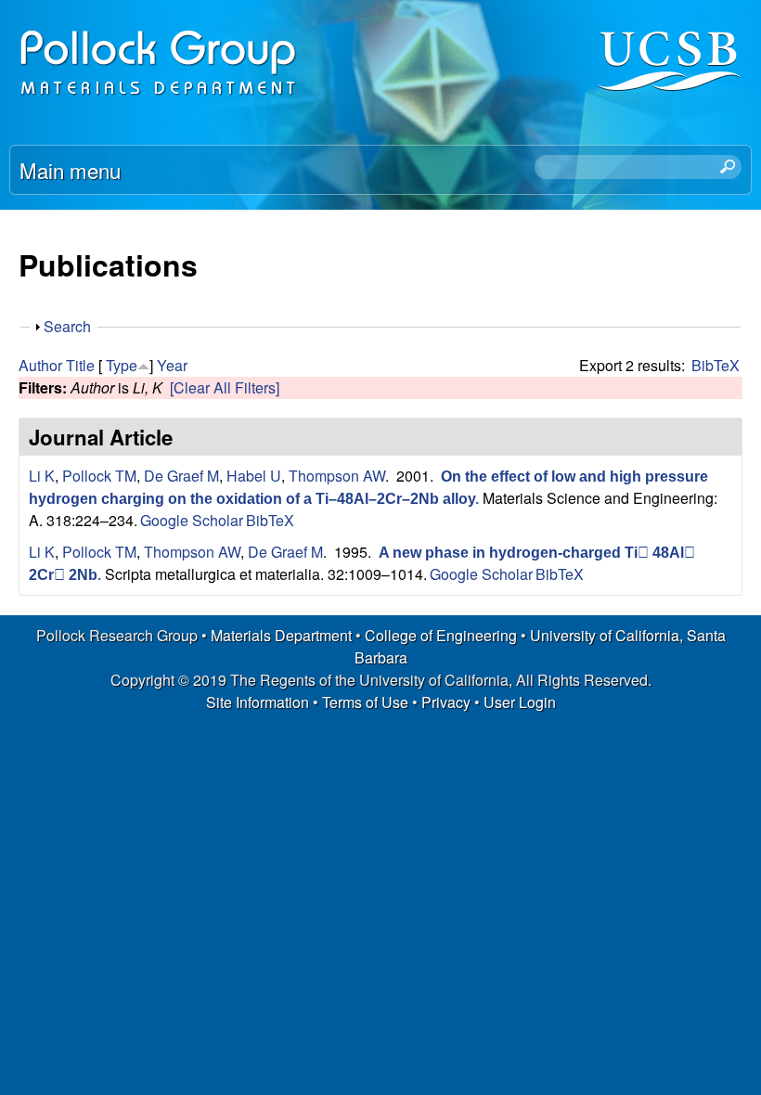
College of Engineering (441, 635)
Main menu (70, 170)
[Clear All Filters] (224, 387)
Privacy (446, 702)
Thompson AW (337, 475)
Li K (42, 475)
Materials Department (281, 635)
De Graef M (181, 475)
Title (80, 365)
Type (121, 365)
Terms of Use (365, 702)
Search (67, 326)
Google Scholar (191, 520)
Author (40, 365)
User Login (520, 702)
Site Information (257, 702)
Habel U (253, 475)
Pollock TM (99, 475)
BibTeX (715, 365)
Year (172, 365)
